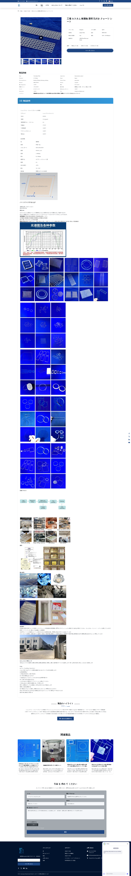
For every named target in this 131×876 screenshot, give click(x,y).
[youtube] (24, 868)
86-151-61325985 (92, 851)
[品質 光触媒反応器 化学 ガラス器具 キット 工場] (53, 750)
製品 (42, 5)
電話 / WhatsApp (70, 793)
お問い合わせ (46, 858)
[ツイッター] (129, 436)
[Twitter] (101, 1)
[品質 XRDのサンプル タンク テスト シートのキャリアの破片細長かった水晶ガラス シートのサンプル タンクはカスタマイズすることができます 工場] (29, 750)
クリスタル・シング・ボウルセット (72, 858)
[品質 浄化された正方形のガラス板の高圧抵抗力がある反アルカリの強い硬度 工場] (102, 750)
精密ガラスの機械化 (69, 853)
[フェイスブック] (129, 433)
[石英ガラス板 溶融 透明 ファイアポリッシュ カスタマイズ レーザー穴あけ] (41, 37)
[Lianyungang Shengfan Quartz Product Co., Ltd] (19, 5)
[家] (18, 11)
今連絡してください (29, 771)
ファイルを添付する (32, 822)
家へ (37, 5)
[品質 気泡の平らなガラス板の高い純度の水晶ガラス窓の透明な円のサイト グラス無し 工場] (77, 750)
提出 (65, 832)
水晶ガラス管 (68, 855)
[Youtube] (106, 1)
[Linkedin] (104, 1)
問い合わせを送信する (65, 718)
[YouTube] (129, 442)
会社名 (68, 800)
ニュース (82, 5)
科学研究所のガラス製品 (70, 860)
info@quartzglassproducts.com (33, 1)
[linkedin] (26, 868)
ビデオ (47, 5)
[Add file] (104, 873)
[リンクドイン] (129, 439)
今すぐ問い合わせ (108, 5)
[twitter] (21, 868)
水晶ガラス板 (27, 11)
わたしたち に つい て (57, 5)
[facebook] (18, 868)
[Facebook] (99, 1)
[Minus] (127, 844)
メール (29, 793)
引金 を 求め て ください (71, 5)
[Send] (127, 873)
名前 (28, 800)
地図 (44, 860)
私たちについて (46, 853)
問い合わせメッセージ (32, 807)
